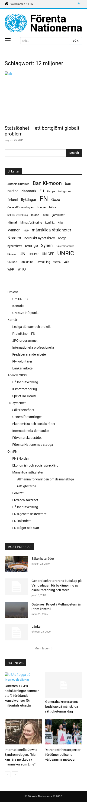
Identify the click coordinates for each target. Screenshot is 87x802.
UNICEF (48, 254)
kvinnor (13, 230)
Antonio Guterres (18, 184)
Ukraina (11, 254)
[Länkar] (16, 632)
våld (66, 262)
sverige (31, 245)
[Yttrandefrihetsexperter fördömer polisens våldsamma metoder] (63, 732)
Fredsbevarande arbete (29, 354)
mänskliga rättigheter (51, 229)
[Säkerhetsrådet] (16, 564)
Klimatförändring (24, 389)
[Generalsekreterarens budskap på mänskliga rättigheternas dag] (63, 685)
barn (68, 183)
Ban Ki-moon (47, 183)
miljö (26, 230)
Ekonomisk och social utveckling (35, 465)
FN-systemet (16, 403)
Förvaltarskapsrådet (27, 437)
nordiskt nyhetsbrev (39, 238)
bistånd (12, 191)
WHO (21, 269)
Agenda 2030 (17, 375)
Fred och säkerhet (25, 500)
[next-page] (15, 774)
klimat (12, 222)
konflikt (50, 222)
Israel (45, 215)
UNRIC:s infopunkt (25, 313)
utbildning (27, 262)
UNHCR (34, 254)
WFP (10, 269)
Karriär (12, 320)
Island (35, 215)
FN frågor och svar (25, 528)
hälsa (52, 207)
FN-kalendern (22, 521)
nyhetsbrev (14, 246)
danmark (29, 191)
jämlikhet (58, 215)
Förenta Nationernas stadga (32, 444)
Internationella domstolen (30, 431)
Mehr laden (42, 648)
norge (62, 238)
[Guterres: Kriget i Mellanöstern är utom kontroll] (16, 610)
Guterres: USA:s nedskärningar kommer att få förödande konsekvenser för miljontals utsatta (22, 695)
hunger (41, 207)
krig (60, 222)
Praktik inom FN (23, 333)
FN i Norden (20, 458)
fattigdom (64, 191)
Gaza (55, 199)
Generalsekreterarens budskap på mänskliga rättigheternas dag (61, 706)
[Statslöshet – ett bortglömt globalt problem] (43, 96)
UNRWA (12, 262)
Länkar (37, 626)
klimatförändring (31, 222)
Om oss (12, 292)
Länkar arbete (22, 368)
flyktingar (28, 199)
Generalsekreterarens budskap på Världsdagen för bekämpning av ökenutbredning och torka (57, 585)
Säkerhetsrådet (65, 246)
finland (12, 200)
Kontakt (18, 306)
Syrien (47, 245)
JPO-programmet (25, 340)
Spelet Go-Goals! (24, 396)
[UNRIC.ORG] (43, 23)
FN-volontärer (22, 361)
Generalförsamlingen (20, 207)
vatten (57, 262)
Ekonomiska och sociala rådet (33, 424)
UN (22, 254)
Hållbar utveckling (25, 382)
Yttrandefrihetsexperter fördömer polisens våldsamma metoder (63, 754)
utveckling (43, 262)
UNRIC (65, 253)
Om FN (12, 451)
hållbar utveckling (17, 215)
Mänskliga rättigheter (27, 472)
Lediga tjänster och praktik (31, 327)
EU (41, 191)
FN (43, 198)
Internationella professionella (33, 347)
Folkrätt (18, 493)
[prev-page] (7, 774)
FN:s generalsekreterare (29, 514)
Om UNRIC (20, 299)
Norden (14, 237)
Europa (51, 191)
